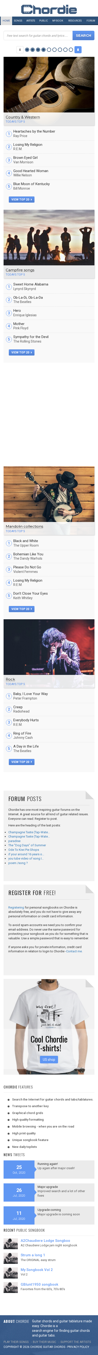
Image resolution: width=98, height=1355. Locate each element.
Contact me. (74, 951)
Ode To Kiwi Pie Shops (23, 849)
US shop (49, 1059)
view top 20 (20, 199)
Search (83, 35)
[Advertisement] (49, 414)
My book (57, 20)
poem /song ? (18, 863)
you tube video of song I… (26, 858)
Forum (91, 20)
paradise (14, 841)
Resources (75, 20)
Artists (30, 20)
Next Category (78, 49)
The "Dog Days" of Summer (27, 845)
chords (59, 1347)
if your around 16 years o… (26, 854)
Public (43, 20)
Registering (16, 907)
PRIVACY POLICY (78, 1347)
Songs (18, 20)
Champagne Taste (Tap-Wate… (29, 832)
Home (6, 20)
